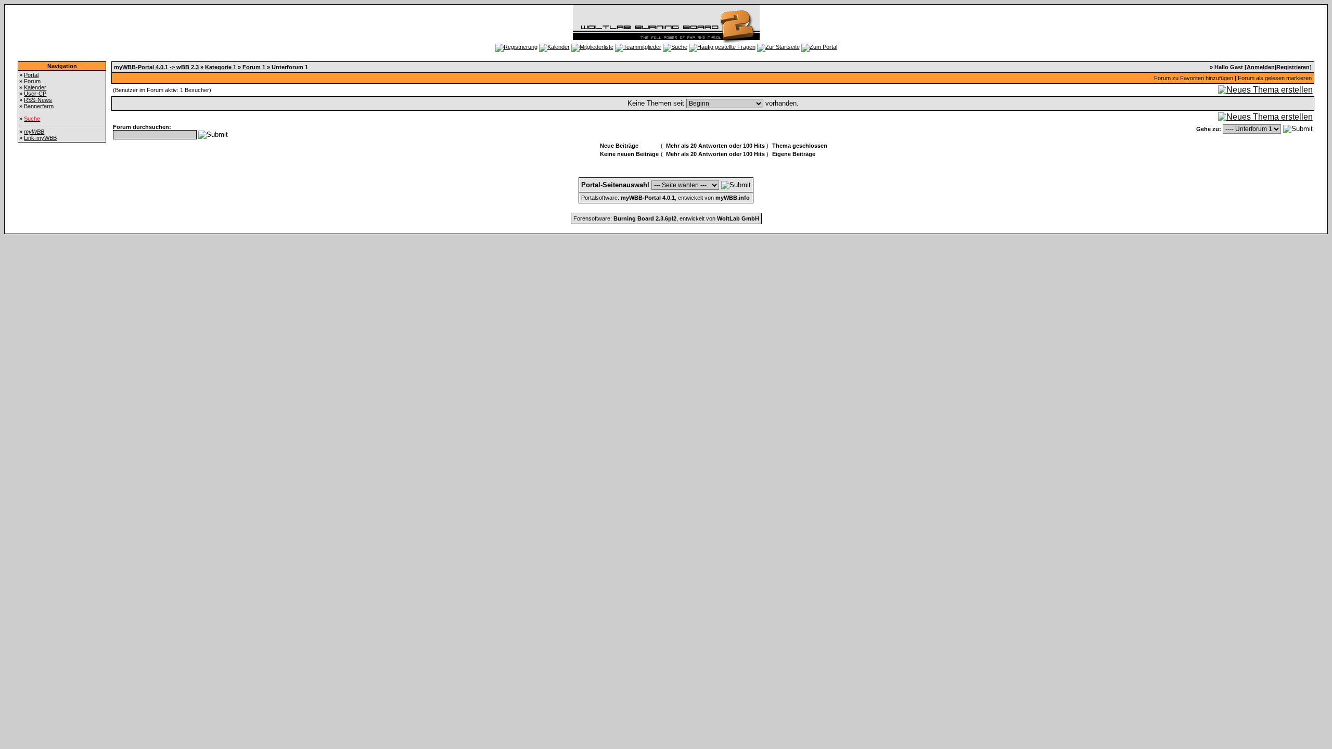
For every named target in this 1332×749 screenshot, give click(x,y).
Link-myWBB (40, 138)
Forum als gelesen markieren (1275, 78)
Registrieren (1293, 67)
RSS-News (38, 100)
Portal (31, 75)
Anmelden (1261, 67)
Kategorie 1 (220, 67)
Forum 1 (253, 67)
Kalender (35, 87)
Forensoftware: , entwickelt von (666, 218)
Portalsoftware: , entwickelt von (665, 198)
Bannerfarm (39, 106)
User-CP (35, 94)
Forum (32, 81)
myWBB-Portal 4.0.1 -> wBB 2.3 (156, 67)
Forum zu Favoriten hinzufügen (1193, 78)
